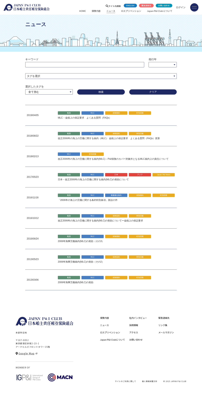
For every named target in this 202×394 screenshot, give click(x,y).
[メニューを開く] (194, 7)
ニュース (110, 10)
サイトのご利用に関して (125, 381)
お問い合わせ (164, 5)
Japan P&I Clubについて (112, 339)
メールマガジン (166, 332)
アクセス (133, 332)
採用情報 (133, 325)
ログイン (180, 7)
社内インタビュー (138, 317)
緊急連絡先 (146, 5)
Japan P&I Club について (159, 10)
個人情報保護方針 (149, 381)
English (130, 5)
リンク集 (162, 325)
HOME (82, 10)
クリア (153, 91)
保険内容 (96, 10)
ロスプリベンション (131, 10)
